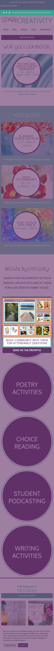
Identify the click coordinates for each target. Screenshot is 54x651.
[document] (27, 325)
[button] (46, 299)
